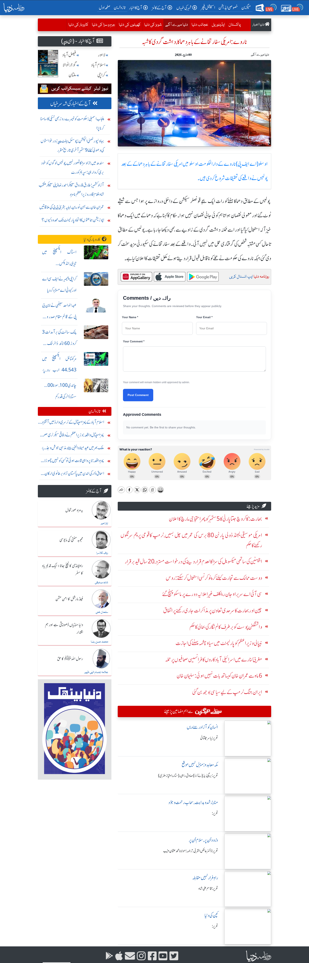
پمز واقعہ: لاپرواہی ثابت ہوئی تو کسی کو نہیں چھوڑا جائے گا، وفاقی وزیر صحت (74, 461)
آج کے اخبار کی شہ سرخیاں (70, 103)
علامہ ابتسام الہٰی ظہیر (96, 672)
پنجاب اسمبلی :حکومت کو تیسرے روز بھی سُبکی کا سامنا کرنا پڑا (72, 123)
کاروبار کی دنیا (78, 25)
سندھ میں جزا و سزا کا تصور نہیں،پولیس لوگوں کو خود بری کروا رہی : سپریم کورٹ (72, 167)
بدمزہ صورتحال (74, 510)
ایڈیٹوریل (218, 25)
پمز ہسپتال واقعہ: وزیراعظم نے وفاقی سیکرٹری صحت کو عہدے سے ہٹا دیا (72, 436)
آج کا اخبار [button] (135, 7)
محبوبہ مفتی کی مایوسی (71, 540)
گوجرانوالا (69, 65)
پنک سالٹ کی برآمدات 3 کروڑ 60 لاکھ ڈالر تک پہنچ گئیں (59, 343)
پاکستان (234, 25)
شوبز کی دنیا (153, 25)
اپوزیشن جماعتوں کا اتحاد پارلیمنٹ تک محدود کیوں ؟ (73, 220)
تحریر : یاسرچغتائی (209, 738)
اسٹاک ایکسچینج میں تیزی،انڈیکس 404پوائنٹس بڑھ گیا (59, 263)
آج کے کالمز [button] (159, 7)
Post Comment (138, 395)
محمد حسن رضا (99, 642)
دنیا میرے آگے (175, 24)
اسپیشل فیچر (208, 7)
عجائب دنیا (199, 25)
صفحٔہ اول (105, 7)
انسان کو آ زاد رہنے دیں (202, 727)
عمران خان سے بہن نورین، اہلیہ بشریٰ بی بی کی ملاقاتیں (71, 207)
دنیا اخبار (258, 25)
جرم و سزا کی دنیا (103, 25)
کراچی (101, 75)
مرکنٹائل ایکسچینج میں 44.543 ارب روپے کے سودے (59, 370)
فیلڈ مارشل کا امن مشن (69, 599)
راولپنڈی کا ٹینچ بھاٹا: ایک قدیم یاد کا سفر (62, 569)
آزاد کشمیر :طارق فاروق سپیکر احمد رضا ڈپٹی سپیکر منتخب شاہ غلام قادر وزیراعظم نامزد (71, 189)
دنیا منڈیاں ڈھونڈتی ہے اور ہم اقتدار (64, 628)
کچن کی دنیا (211, 915)
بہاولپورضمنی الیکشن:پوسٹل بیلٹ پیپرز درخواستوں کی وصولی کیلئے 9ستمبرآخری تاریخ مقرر (72, 145)
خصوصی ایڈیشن (228, 7)
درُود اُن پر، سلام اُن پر (203, 840)
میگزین (246, 7)
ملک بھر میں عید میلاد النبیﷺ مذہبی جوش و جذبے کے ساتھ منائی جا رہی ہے (72, 448)
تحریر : (215, 813)
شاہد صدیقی (101, 582)
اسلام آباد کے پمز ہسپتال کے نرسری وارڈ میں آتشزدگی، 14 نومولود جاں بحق (71, 423)
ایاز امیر (104, 523)
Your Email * (204, 317)
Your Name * (130, 317)
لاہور (101, 55)
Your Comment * (133, 341)
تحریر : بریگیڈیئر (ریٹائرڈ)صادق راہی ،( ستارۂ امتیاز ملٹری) (188, 775)
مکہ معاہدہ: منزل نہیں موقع (200, 765)
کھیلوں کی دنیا (130, 25)
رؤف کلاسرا (102, 553)
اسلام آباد (98, 65)
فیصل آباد (69, 55)
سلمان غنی (102, 612)
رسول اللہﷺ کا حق (70, 659)
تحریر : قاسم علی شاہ (208, 888)
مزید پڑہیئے (253, 506)
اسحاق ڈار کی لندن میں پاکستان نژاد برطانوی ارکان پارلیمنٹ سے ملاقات (74, 474)
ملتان (72, 75)
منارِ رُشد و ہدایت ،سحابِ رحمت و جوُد (193, 802)
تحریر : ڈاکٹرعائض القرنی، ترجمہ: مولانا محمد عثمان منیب (190, 851)
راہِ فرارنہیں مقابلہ (205, 878)
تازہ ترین (120, 7)
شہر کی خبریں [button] (183, 7)
